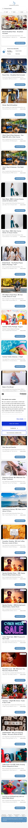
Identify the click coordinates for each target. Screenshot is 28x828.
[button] (14, 8)
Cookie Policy (23, 815)
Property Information (4, 815)
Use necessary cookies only (14, 433)
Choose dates (20, 43)
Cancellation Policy (17, 815)
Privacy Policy (10, 815)
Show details (20, 419)
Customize (13, 428)
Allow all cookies (14, 423)
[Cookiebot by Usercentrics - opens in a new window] (20, 394)
